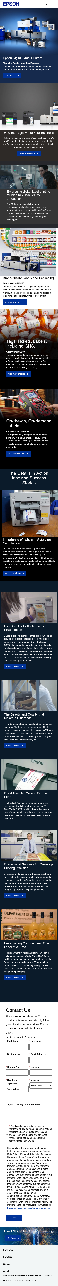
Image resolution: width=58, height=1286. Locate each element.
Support (7, 1264)
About (6, 1271)
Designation (13, 1054)
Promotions (7, 1280)
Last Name (35, 1041)
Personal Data (30, 1280)
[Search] (47, 4)
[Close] (29, 176)
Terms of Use (18, 1280)
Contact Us (48, 1275)
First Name (12, 1041)
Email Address (37, 1054)
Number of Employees (12, 1082)
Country (34, 1080)
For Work (7, 1257)
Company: (35, 1067)
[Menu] (53, 4)
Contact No (12, 1067)
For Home (8, 1250)
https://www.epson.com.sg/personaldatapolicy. (29, 1208)
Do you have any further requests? (24, 1104)
